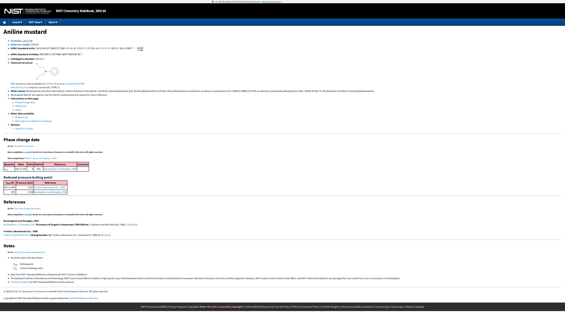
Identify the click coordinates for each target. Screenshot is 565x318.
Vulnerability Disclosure (258, 306)
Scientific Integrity (330, 306)
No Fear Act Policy (280, 306)
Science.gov (397, 306)
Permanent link (19, 94)
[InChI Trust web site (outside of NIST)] (140, 50)
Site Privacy (147, 306)
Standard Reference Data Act (83, 298)
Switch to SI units (24, 128)
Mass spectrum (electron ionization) (33, 121)
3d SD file (80, 83)
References (21, 106)
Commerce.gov (382, 306)
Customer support (20, 282)
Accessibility (160, 306)
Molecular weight (20, 44)
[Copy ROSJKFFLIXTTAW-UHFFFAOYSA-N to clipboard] (81, 55)
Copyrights (193, 306)
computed (69, 83)
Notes (18, 109)
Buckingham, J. (11, 224)
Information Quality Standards (357, 306)
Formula (15, 40)
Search (16, 22)
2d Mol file (51, 83)
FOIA (293, 306)
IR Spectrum (21, 117)
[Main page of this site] (4, 22)
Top (15, 146)
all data (133, 224)
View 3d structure (19, 87)
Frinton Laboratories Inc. (16, 235)
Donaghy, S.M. (27, 224)
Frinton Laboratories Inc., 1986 (49, 187)
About (52, 22)
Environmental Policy (308, 306)
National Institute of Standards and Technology (27, 11)
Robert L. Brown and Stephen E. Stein (40, 158)
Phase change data (25, 102)
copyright (28, 152)
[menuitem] (4, 22)
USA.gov (409, 306)
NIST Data (34, 22)
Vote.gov (419, 306)
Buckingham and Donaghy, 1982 (60, 168)
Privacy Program (177, 306)
